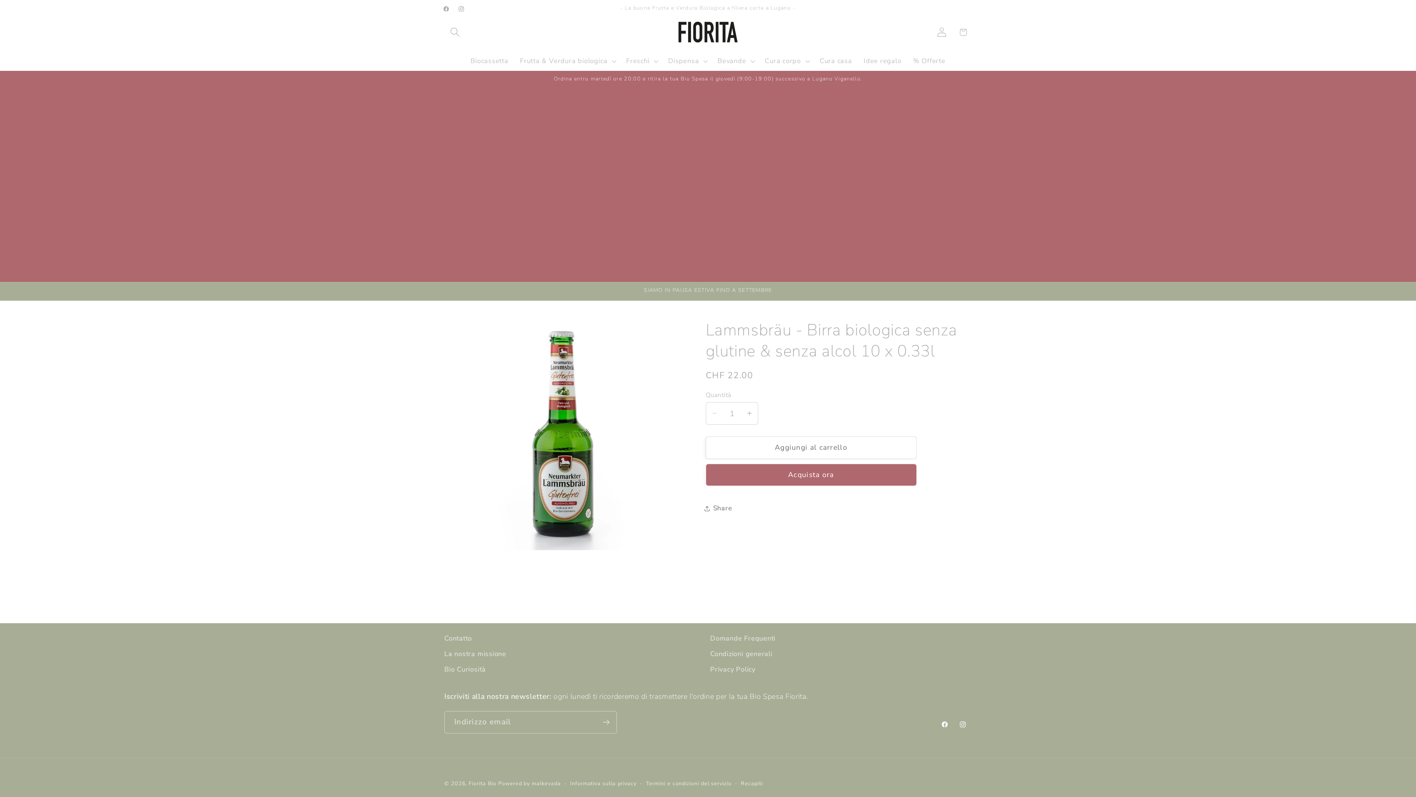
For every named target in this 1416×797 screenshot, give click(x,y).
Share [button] (722, 508)
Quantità (719, 395)
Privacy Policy (733, 669)
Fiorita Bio (482, 783)
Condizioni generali (741, 653)
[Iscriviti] (606, 722)
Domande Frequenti (742, 638)
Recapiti (752, 783)
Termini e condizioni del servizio (689, 783)
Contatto (458, 638)
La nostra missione (475, 653)
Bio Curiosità (465, 669)
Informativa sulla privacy (603, 783)
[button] (454, 32)
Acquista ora (811, 475)
